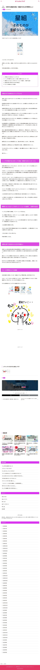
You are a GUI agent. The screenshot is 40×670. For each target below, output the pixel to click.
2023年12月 (5, 602)
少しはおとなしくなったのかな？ (8, 471)
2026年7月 (5, 528)
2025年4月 (5, 565)
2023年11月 (5, 605)
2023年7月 (5, 615)
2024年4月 (5, 593)
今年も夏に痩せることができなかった (9, 478)
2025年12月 (5, 546)
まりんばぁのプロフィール (11, 666)
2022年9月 (5, 640)
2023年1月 (5, 630)
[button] (11, 395)
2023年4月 (5, 622)
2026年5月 (5, 533)
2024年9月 (5, 583)
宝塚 (4, 9)
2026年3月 (5, 538)
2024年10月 (5, 580)
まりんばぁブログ (20, 1)
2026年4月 (5, 536)
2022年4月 (5, 652)
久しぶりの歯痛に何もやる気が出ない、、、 (10, 488)
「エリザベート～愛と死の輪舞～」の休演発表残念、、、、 (12, 483)
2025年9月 (5, 553)
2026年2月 (5, 541)
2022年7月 (5, 645)
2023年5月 (5, 620)
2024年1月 (5, 600)
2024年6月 (5, 588)
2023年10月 (5, 607)
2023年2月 (5, 627)
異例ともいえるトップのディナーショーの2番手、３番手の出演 (17, 80)
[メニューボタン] (1, 1)
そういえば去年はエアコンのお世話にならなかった (11, 473)
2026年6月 (5, 531)
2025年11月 (5, 548)
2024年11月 (5, 578)
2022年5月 (5, 649)
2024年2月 (5, 597)
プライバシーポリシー (29, 666)
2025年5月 (5, 563)
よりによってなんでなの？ (7, 468)
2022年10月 (5, 637)
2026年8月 (5, 526)
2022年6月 (5, 647)
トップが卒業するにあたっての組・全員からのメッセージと (17, 78)
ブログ (4, 501)
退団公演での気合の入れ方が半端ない (12, 82)
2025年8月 (5, 555)
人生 (4, 506)
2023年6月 (5, 617)
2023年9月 (5, 610)
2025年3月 (5, 568)
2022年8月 (5, 642)
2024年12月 (5, 575)
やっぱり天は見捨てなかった (7, 466)
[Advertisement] (20, 337)
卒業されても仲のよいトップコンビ (12, 77)
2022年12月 (5, 632)
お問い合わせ (18, 666)
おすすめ (4, 496)
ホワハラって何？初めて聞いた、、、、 (9, 480)
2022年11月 (5, 635)
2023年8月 (5, 612)
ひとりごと (5, 499)
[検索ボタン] (39, 1)
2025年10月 (5, 550)
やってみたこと (6, 504)
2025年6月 (5, 560)
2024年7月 (5, 585)
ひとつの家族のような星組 (10, 84)
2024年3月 (5, 595)
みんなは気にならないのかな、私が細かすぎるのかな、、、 (13, 475)
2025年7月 (5, 558)
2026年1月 (5, 543)
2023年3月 (5, 625)
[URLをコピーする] (29, 395)
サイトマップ (23, 666)
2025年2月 (5, 570)
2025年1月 (5, 573)
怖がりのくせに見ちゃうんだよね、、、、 (9, 485)
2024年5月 (5, 590)
